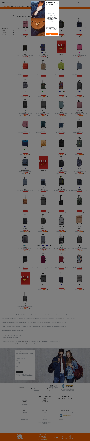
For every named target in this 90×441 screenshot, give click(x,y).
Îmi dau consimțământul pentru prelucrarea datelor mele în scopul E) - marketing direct (52, 18)
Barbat (48, 15)
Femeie (52, 15)
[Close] (57, 3)
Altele (56, 15)
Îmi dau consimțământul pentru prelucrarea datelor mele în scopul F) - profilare (52, 22)
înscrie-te (52, 34)
